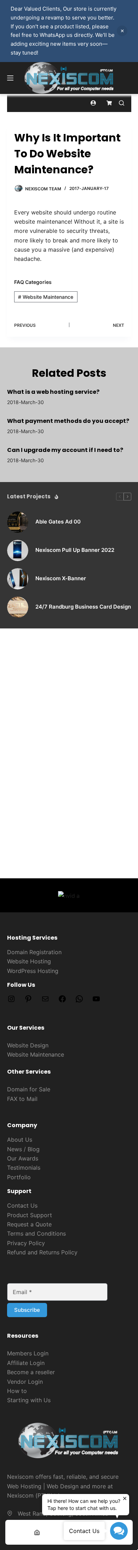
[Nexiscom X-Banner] (17, 578)
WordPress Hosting (32, 970)
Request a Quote (29, 1224)
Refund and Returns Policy (42, 1252)
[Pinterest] (28, 1001)
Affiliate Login (26, 1362)
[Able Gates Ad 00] (17, 522)
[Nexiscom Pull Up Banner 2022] (17, 550)
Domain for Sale (28, 1089)
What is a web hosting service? (53, 392)
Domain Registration (34, 952)
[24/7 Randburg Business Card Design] (17, 607)
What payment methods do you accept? (68, 421)
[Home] (37, 1532)
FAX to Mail (22, 1098)
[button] (119, 1531)
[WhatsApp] (79, 1001)
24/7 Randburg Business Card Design (83, 606)
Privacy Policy (26, 1243)
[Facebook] (62, 1001)
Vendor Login (25, 1381)
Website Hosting (29, 961)
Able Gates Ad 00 (58, 521)
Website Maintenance (45, 297)
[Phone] (101, 1532)
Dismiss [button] (122, 31)
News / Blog (23, 1149)
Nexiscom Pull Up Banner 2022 (74, 550)
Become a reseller (31, 1372)
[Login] (93, 103)
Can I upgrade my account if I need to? (65, 450)
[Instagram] (11, 1001)
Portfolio (19, 1177)
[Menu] (10, 78)
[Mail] (45, 1001)
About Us (19, 1139)
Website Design (27, 1045)
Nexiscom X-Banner (60, 578)
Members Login (27, 1353)
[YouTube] (96, 1001)
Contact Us (22, 1205)
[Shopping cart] (109, 103)
